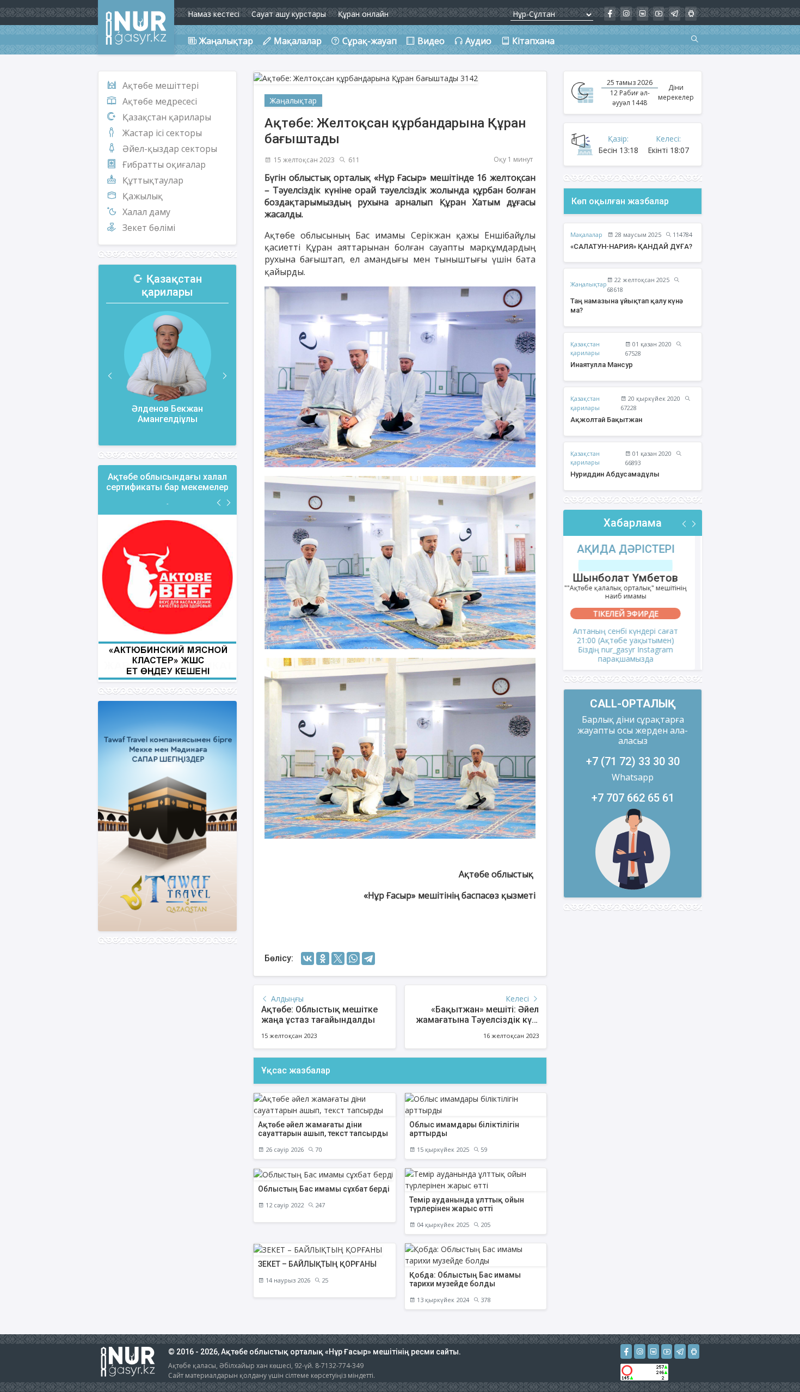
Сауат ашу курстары (288, 14)
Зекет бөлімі (148, 228)
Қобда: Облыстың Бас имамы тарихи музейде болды (465, 1280)
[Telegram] (368, 958)
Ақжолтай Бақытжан (606, 420)
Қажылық (142, 196)
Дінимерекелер (676, 92)
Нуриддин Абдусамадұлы (615, 474)
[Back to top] (769, 1361)
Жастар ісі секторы (162, 133)
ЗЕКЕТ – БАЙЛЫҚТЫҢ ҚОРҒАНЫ (317, 1264)
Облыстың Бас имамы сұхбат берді (324, 1189)
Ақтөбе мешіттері (160, 85)
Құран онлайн (363, 14)
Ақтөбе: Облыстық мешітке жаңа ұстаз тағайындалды (319, 1014)
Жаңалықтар (293, 100)
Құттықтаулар (152, 180)
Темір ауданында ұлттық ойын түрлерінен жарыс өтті (466, 1204)
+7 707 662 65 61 (633, 797)
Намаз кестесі (213, 14)
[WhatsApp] (353, 958)
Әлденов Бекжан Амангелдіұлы (167, 414)
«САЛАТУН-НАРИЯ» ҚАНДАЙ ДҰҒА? (631, 246)
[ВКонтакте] (307, 958)
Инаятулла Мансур (601, 365)
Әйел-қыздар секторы (169, 149)
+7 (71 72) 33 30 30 (633, 761)
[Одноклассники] (322, 958)
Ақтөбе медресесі (159, 101)
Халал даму (146, 212)
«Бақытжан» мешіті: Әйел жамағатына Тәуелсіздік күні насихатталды (477, 1019)
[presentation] (110, 376)
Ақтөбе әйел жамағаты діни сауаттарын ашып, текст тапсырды (323, 1129)
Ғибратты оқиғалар (164, 164)
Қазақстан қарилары (166, 117)
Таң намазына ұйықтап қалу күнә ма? (626, 305)
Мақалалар (586, 234)
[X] (337, 958)
